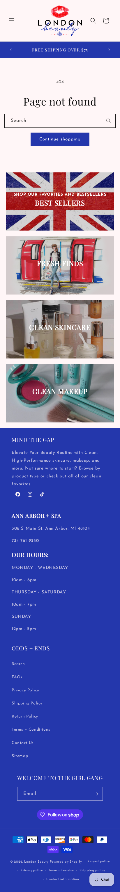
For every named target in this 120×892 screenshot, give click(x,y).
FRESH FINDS (60, 263)
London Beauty (36, 862)
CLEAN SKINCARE (60, 327)
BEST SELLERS (60, 203)
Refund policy (98, 861)
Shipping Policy (27, 703)
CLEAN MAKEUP (60, 391)
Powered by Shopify (66, 862)
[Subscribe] (96, 794)
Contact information (62, 879)
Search (18, 664)
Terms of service (61, 870)
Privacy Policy (25, 690)
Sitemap (20, 756)
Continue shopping (60, 139)
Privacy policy (31, 870)
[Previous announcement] (10, 49)
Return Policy (25, 716)
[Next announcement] (109, 49)
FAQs (17, 677)
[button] (11, 20)
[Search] (109, 121)
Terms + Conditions (31, 729)
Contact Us (23, 743)
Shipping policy (92, 870)
